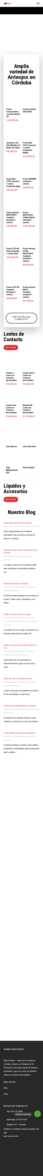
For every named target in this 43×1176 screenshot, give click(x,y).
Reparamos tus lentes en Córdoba (16, 583)
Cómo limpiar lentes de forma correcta (18, 523)
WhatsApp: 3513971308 (17, 1119)
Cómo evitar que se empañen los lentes (18, 678)
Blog (5, 1088)
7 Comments (35, 526)
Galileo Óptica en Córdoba (12, 709)
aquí (5, 1132)
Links (6, 1094)
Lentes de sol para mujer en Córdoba (17, 614)
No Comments (14, 590)
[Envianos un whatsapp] (37, 1114)
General (21, 526)
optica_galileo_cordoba (11, 526)
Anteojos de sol (24, 618)
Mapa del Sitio (10, 1082)
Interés (27, 526)
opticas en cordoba (29, 621)
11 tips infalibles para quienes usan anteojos (19, 733)
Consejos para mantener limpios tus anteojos (20, 706)
